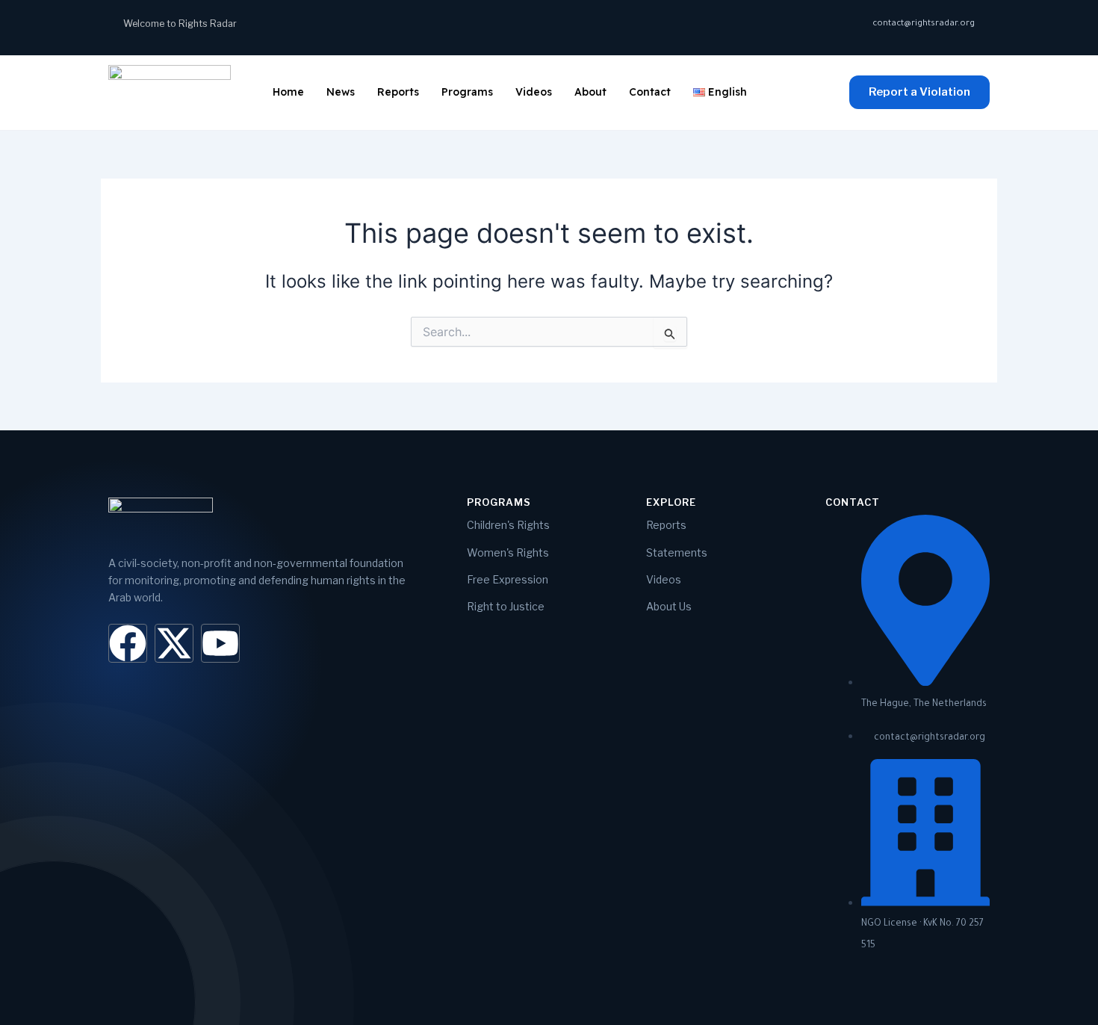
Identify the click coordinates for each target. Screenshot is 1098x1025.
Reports (398, 92)
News (340, 92)
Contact (650, 92)
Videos (533, 92)
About (590, 92)
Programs (467, 92)
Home (288, 92)
